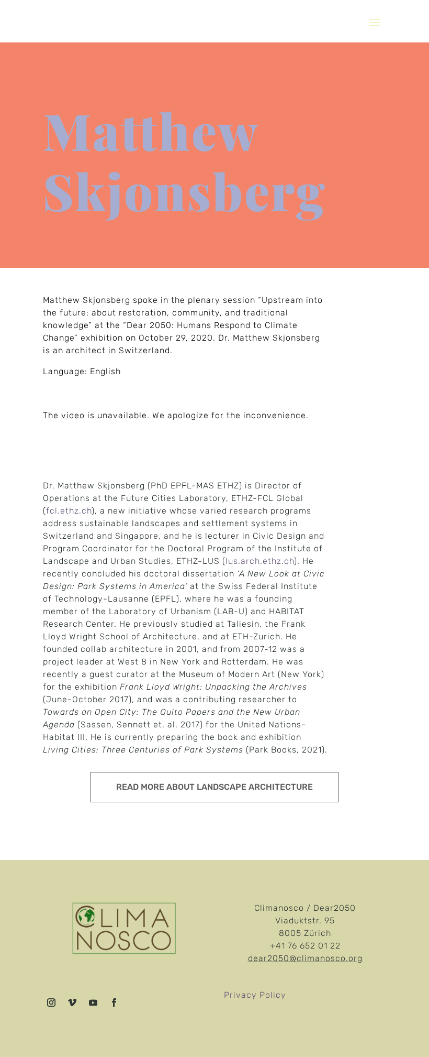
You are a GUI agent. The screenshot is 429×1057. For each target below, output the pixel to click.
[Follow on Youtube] (93, 1002)
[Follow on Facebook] (114, 1002)
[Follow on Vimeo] (72, 1002)
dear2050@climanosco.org (305, 958)
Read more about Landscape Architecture (214, 787)
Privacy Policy (255, 995)
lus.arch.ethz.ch (259, 561)
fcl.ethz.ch (69, 511)
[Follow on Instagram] (51, 1002)
